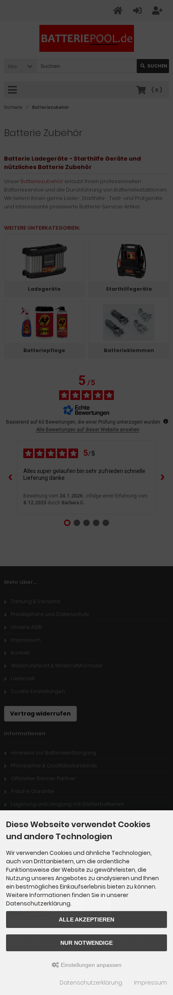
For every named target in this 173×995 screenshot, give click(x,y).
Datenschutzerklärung (91, 983)
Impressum (150, 983)
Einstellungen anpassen (90, 965)
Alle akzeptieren (86, 919)
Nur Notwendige (86, 943)
